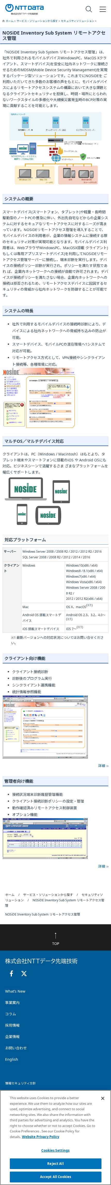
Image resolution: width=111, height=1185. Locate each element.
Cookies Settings (55, 1150)
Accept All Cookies (55, 1176)
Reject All (55, 1163)
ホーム (10, 21)
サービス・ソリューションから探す (38, 21)
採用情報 (12, 1025)
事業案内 (12, 1002)
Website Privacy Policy (40, 1136)
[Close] (102, 1098)
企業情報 (12, 1036)
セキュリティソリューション (78, 21)
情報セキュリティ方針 (20, 1083)
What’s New (15, 991)
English (11, 1059)
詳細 (101, 765)
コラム (10, 1013)
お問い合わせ (16, 1047)
